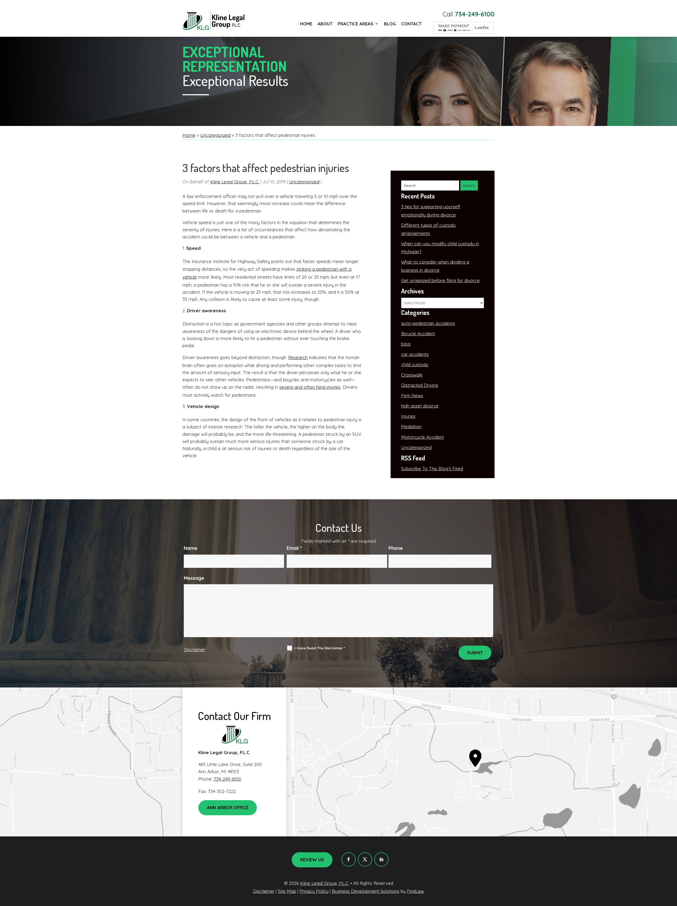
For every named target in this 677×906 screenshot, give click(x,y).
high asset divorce (419, 406)
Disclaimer (194, 649)
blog (405, 344)
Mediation (411, 426)
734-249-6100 (475, 14)
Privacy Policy (314, 891)
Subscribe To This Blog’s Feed (432, 468)
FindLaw (415, 891)
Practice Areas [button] (355, 23)
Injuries (408, 416)
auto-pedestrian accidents (428, 323)
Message (194, 578)
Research (298, 357)
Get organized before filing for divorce (440, 280)
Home (306, 23)
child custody (414, 364)
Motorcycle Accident (422, 437)
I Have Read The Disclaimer (320, 648)
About (325, 23)
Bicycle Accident (418, 333)
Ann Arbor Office (227, 807)
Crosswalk (412, 375)
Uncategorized (304, 181)
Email (294, 548)
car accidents (415, 354)
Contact (411, 23)
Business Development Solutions (365, 891)
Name (190, 548)
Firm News (412, 395)
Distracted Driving (419, 385)
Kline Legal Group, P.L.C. (234, 181)
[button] (671, 867)
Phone (395, 548)
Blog (390, 23)
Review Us (312, 859)
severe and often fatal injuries (310, 387)
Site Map (287, 891)
